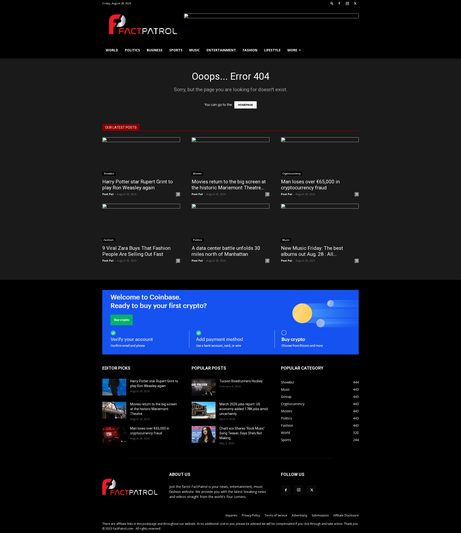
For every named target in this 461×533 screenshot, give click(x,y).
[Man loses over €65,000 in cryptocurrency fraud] (320, 156)
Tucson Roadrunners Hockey (241, 381)
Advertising (299, 515)
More (292, 50)
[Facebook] (339, 3)
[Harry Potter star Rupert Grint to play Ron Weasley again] (141, 156)
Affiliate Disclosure (346, 515)
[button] (332, 3)
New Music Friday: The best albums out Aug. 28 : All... (312, 251)
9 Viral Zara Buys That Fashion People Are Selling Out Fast (136, 251)
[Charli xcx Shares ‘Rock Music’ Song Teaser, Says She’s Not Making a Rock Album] (204, 434)
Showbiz (109, 173)
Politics (132, 50)
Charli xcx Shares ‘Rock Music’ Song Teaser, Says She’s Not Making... (242, 433)
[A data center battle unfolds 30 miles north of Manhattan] (230, 223)
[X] (355, 3)
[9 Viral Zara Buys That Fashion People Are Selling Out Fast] (141, 223)
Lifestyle (272, 50)
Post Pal (108, 194)
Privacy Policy (251, 515)
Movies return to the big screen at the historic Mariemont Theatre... (229, 185)
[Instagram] (347, 3)
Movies (197, 173)
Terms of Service (276, 515)
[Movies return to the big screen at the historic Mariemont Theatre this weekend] (230, 156)
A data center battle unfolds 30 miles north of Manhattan (226, 251)
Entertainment (221, 50)
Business (155, 50)
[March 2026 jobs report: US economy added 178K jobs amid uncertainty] (204, 410)
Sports (175, 50)
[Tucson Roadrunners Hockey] (204, 387)
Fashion (250, 50)
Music (194, 50)
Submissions (320, 515)
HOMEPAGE (245, 105)
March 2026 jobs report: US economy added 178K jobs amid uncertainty (243, 409)
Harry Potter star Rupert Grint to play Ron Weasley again (137, 185)
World (112, 50)
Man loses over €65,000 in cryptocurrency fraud (310, 185)
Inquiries (231, 515)
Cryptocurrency (291, 173)
